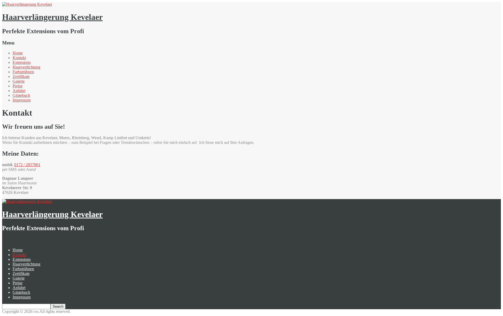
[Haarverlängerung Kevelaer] (27, 4)
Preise (18, 86)
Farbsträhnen (23, 72)
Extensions (22, 62)
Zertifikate (21, 76)
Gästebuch (21, 95)
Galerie (19, 81)
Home (18, 53)
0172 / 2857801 (27, 164)
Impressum (22, 100)
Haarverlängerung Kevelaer (52, 17)
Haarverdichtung (26, 67)
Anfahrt (19, 90)
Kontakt (19, 57)
